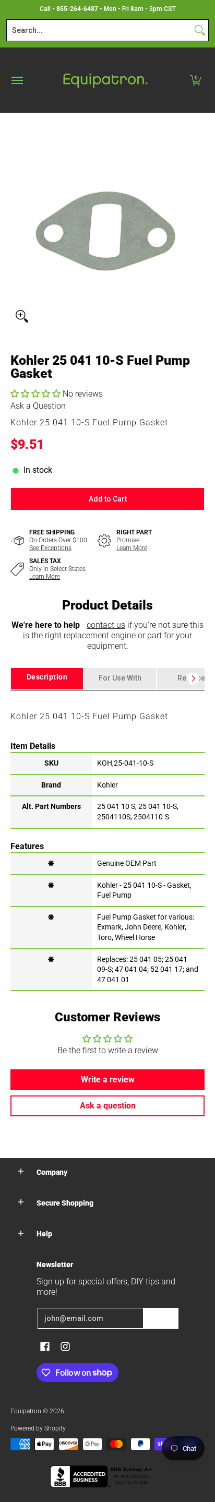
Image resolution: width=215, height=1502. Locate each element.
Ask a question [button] (108, 1106)
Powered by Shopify (38, 1428)
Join (161, 1318)
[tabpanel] (107, 840)
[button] (196, 80)
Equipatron (25, 1411)
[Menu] (16, 80)
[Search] (200, 30)
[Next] (193, 678)
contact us (106, 625)
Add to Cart (108, 499)
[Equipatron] (105, 80)
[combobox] (99, 30)
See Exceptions (50, 548)
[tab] (47, 678)
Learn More (131, 548)
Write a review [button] (108, 1079)
